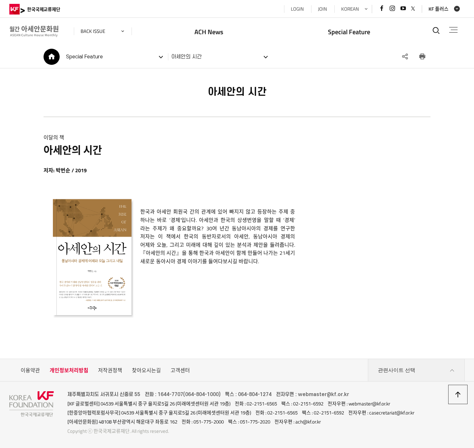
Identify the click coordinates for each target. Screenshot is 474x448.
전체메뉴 (453, 30)
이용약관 (30, 370)
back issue (93, 31)
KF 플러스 (439, 9)
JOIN (322, 9)
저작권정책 (110, 370)
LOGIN (297, 9)
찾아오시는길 (146, 370)
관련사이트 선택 (396, 370)
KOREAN (350, 9)
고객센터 (180, 370)
